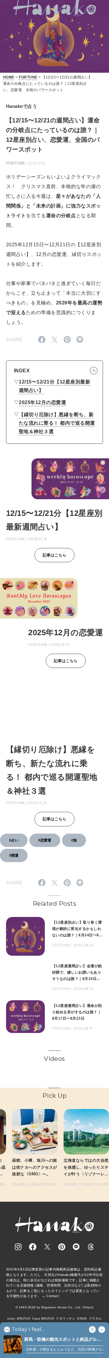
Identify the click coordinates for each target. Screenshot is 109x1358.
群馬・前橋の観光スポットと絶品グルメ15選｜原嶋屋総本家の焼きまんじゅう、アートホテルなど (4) (63, 1340)
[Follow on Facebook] (32, 1247)
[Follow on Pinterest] (61, 1247)
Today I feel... (28, 1329)
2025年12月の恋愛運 (42, 402)
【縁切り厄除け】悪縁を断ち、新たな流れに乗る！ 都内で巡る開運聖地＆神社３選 (57, 423)
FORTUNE (28, 77)
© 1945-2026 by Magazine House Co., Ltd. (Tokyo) (54, 1307)
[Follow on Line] (76, 1247)
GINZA (82, 1318)
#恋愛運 (44, 840)
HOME (9, 77)
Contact (52, 1296)
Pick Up (54, 1095)
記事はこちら (54, 555)
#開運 (13, 855)
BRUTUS (23, 1318)
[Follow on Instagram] (18, 1247)
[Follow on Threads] (91, 1247)
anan (11, 1318)
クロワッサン (65, 1318)
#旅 (74, 840)
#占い (13, 840)
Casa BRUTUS (43, 1318)
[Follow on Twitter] (47, 1247)
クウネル (95, 1318)
